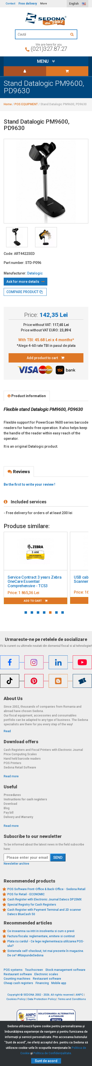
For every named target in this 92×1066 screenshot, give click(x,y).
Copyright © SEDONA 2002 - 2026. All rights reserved (40, 994)
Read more (11, 776)
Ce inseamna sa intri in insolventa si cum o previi (40, 931)
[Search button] (72, 34)
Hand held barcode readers (22, 758)
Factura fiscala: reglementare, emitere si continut (41, 936)
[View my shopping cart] (67, 71)
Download (10, 803)
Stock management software (65, 969)
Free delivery (28, 3)
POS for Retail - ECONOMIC (26, 894)
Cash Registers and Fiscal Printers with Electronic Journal (43, 749)
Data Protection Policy (41, 999)
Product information (28, 396)
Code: (8, 254)
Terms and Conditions (72, 999)
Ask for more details (23, 282)
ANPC (79, 994)
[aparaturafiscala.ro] (46, 19)
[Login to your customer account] (25, 71)
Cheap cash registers (18, 983)
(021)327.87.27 (49, 48)
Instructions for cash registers (25, 799)
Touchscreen (34, 969)
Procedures (12, 794)
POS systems (13, 969)
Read (7, 731)
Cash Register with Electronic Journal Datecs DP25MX (44, 899)
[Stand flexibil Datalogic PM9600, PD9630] (16, 237)
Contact (10, 3)
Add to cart (38, 600)
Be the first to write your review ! (29, 484)
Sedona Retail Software (20, 767)
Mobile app (58, 983)
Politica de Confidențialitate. (52, 1053)
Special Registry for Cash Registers (31, 904)
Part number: (14, 263)
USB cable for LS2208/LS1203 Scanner (39, 579)
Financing (42, 983)
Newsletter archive (16, 863)
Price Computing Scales (20, 754)
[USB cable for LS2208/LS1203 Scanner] (40, 551)
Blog (7, 808)
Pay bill (8, 812)
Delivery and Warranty (18, 817)
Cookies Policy (15, 999)
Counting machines (17, 978)
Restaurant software (18, 974)
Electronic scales (46, 974)
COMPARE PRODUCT (22, 292)
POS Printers (12, 763)
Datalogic (35, 273)
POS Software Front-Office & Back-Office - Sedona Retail (46, 889)
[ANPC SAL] (46, 1016)
